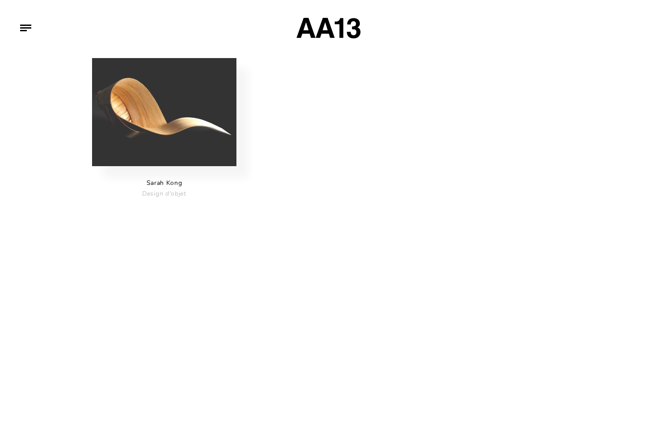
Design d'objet (164, 193)
